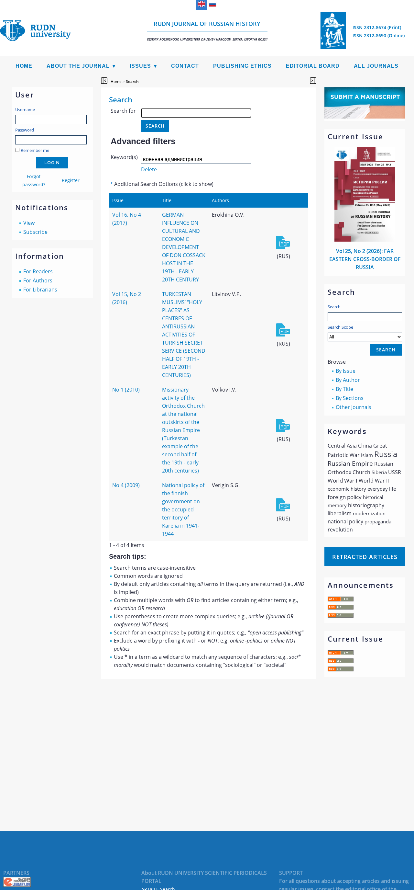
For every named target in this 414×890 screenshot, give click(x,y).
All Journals (376, 66)
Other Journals (353, 407)
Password (24, 130)
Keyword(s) (124, 157)
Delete (149, 169)
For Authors (37, 280)
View (29, 222)
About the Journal (78, 66)
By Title (344, 389)
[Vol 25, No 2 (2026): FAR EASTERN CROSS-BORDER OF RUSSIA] (364, 239)
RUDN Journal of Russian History (207, 30)
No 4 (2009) (126, 485)
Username (25, 109)
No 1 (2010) (126, 389)
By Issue (345, 370)
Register (71, 180)
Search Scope (340, 327)
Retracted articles (365, 557)
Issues (140, 66)
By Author (348, 379)
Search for (123, 110)
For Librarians (40, 289)
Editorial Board (313, 66)
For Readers (38, 271)
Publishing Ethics (242, 66)
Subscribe (35, 231)
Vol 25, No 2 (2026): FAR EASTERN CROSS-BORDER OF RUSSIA (365, 259)
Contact (185, 66)
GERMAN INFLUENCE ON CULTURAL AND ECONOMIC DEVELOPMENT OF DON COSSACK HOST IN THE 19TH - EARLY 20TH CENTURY (183, 247)
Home (24, 66)
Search (334, 307)
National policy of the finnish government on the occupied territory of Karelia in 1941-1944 (183, 509)
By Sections (350, 398)
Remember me (35, 150)
